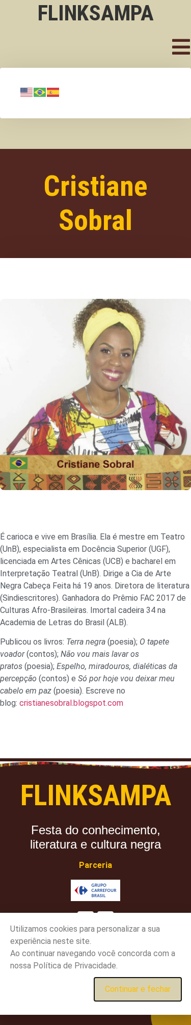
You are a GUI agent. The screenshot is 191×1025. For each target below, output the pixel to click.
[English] (27, 92)
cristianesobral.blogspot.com (71, 703)
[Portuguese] (40, 92)
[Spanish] (53, 92)
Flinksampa (96, 12)
